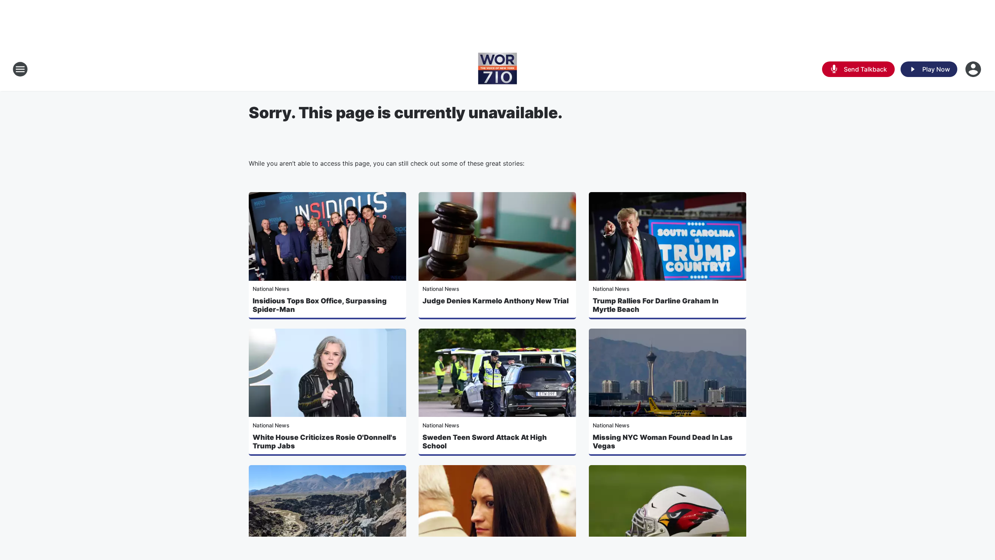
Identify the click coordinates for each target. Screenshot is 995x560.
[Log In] (974, 69)
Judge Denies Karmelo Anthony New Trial (495, 301)
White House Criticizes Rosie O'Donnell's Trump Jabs (324, 441)
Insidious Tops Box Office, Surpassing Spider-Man (320, 305)
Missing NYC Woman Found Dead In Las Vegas (663, 441)
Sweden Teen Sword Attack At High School (484, 441)
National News (271, 288)
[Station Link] (497, 69)
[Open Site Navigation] (20, 69)
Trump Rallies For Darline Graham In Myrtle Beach (656, 305)
